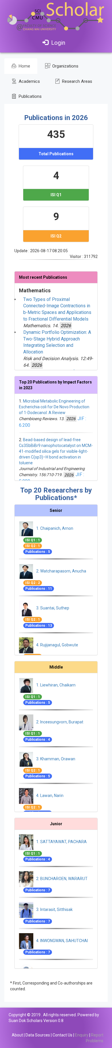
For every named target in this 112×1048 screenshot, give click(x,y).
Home (24, 66)
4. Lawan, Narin (49, 795)
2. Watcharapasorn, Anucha (61, 571)
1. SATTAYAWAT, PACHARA (61, 842)
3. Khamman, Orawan (55, 759)
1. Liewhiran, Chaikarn (56, 685)
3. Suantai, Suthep (52, 608)
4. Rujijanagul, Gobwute (57, 645)
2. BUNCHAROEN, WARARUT (62, 878)
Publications (30, 96)
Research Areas (76, 81)
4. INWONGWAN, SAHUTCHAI (62, 940)
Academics (29, 81)
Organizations (64, 66)
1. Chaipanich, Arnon (54, 528)
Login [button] (58, 42)
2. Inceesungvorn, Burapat (59, 722)
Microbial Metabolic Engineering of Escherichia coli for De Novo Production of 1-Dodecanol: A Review (54, 407)
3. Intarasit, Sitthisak (54, 909)
